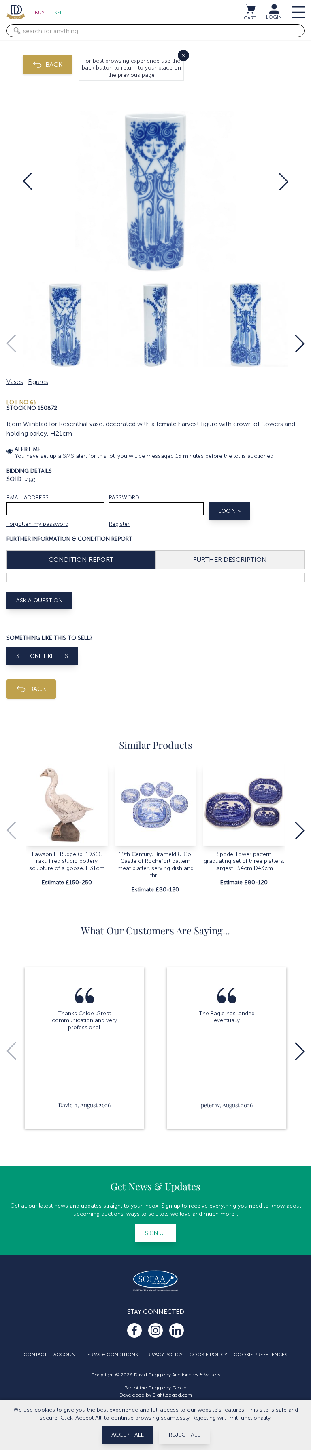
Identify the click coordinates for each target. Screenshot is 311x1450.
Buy (40, 12)
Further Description (230, 559)
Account (65, 1354)
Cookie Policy (208, 1354)
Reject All (184, 1435)
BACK (53, 64)
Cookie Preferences (261, 1354)
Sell (59, 12)
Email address (27, 498)
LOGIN (274, 17)
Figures (38, 381)
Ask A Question (39, 600)
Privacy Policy (164, 1354)
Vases (14, 381)
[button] (27, 181)
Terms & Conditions (111, 1354)
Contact (35, 1354)
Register (119, 524)
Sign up (155, 1233)
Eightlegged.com (172, 1395)
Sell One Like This (42, 656)
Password (124, 498)
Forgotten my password (37, 524)
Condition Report (81, 559)
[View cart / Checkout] (250, 9)
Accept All (127, 1435)
